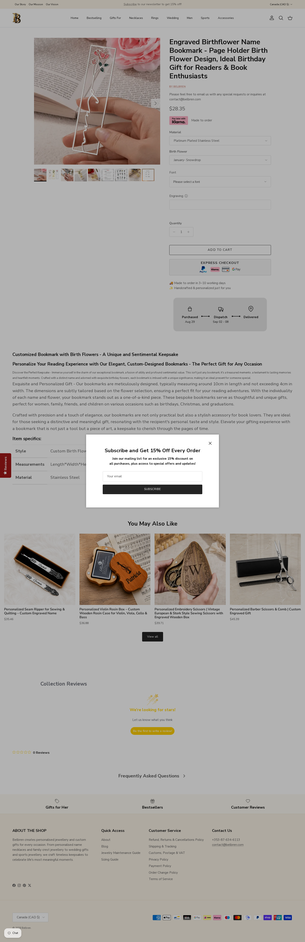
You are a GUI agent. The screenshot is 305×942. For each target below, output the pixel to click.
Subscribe (152, 489)
